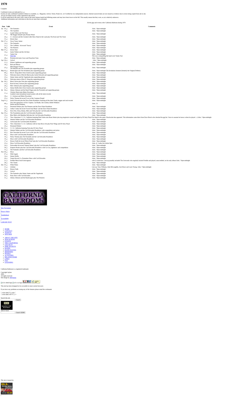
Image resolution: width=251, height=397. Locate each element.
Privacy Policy (5, 211)
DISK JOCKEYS (10, 246)
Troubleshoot (5, 215)
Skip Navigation (6, 208)
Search (18, 300)
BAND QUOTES (10, 250)
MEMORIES (9, 252)
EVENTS (8, 241)
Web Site (13, 56)
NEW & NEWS (10, 239)
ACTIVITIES (9, 255)
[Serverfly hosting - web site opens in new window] (7, 394)
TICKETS (8, 232)
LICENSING (9, 262)
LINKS (7, 259)
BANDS (7, 248)
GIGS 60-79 (8, 245)
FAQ (6, 260)
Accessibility (5, 218)
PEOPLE (8, 253)
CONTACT (8, 231)
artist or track (5, 310)
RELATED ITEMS (11, 257)
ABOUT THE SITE (11, 237)
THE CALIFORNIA (11, 243)
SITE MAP (8, 234)
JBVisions (13, 277)
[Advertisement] (7, 346)
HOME (7, 229)
